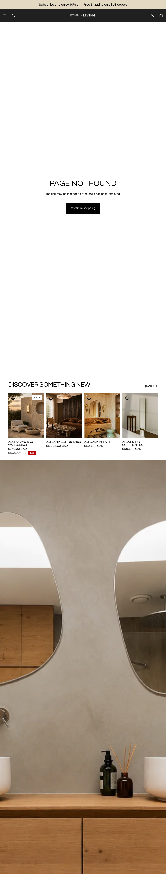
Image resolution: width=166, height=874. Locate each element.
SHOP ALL (151, 386)
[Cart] (161, 15)
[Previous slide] (12, 415)
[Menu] (4, 15)
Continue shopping (83, 208)
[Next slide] (39, 415)
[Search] (13, 15)
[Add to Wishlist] (13, 398)
